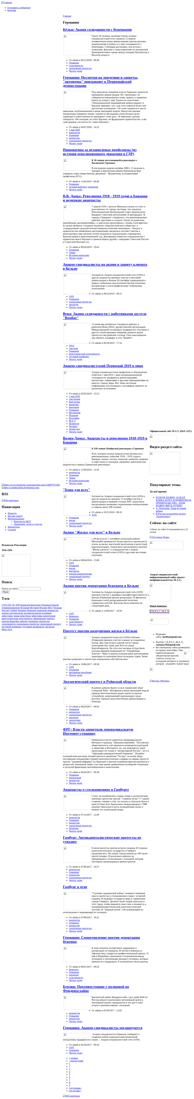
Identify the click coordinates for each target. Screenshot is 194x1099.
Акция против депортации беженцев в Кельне (101, 586)
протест (51, 618)
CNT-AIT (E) (8, 605)
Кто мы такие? (15, 516)
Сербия (13, 610)
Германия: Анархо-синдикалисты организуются (102, 1028)
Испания (24, 607)
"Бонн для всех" (76, 490)
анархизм (42, 610)
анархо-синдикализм (12, 613)
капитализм (49, 616)
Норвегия (74, 423)
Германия (46, 605)
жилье (72, 520)
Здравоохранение (11, 607)
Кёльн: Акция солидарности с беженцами (97, 29)
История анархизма (79, 255)
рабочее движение (29, 621)
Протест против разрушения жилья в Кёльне (100, 631)
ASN (71, 296)
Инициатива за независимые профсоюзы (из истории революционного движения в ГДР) (100, 152)
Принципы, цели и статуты (28, 524)
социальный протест (50, 624)
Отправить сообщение (18, 7)
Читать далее (75, 71)
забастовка (37, 616)
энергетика (74, 720)
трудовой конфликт (12, 626)
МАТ (50, 607)
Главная (67, 16)
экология (49, 626)
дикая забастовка (22, 616)
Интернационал (16, 518)
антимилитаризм (32, 613)
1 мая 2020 (74, 130)
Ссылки (12, 529)
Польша (58, 607)
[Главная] (6, 2)
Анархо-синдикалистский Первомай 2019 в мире (103, 366)
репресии (74, 975)
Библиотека (14, 527)
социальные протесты (27, 624)
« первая (73, 1058)
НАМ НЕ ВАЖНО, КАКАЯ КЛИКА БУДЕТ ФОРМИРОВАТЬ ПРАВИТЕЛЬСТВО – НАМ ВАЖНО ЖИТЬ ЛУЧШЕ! (173, 501)
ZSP (18, 605)
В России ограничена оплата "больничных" (171, 515)
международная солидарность (17, 618)
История (34, 607)
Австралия (74, 399)
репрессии (44, 621)
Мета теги (7, 629)
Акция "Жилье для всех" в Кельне (91, 532)
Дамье (72, 252)
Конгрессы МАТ (22, 521)
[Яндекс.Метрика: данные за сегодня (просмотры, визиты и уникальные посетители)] (159, 681)
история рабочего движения (83, 187)
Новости (12, 513)
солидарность (9, 624)
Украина (22, 610)
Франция (31, 610)
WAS (71, 345)
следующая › (75, 1088)
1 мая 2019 (74, 396)
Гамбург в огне (75, 887)
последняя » (75, 1090)
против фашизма (10, 621)
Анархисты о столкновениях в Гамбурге (96, 790)
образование (39, 618)
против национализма (80, 573)
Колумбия (74, 418)
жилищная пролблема (80, 672)
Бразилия (25, 605)
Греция (55, 605)
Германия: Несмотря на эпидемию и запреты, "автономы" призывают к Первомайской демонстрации (100, 81)
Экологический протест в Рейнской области (99, 682)
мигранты (74, 571)
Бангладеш (74, 402)
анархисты (52, 610)
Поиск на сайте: (10, 588)
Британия (35, 605)
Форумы (11, 10)
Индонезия (74, 412)
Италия (43, 607)
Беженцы (74, 616)
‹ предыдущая (76, 1061)
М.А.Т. (72, 421)
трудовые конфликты (33, 626)
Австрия (73, 348)
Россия (5, 610)
